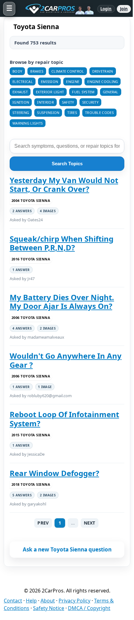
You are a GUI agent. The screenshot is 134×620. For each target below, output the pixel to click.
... (73, 523)
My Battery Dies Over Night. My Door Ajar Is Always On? (62, 302)
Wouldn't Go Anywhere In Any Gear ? (66, 360)
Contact (13, 600)
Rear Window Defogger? (54, 473)
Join (124, 9)
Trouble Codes (99, 112)
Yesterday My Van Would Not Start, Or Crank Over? (64, 185)
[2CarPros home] (56, 8)
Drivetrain (102, 71)
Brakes (36, 71)
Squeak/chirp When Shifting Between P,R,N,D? (61, 243)
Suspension (48, 112)
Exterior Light (50, 92)
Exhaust (20, 92)
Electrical (22, 81)
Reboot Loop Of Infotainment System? (64, 419)
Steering (20, 112)
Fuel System (83, 92)
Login (106, 9)
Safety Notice (48, 608)
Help (31, 600)
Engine (72, 81)
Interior (45, 102)
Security (90, 102)
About (48, 600)
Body (17, 71)
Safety (68, 102)
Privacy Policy (74, 600)
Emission (49, 81)
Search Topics (67, 163)
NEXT (89, 523)
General (110, 92)
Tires (72, 112)
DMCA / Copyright (89, 608)
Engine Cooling (102, 81)
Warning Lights (27, 123)
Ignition (20, 102)
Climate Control (67, 71)
